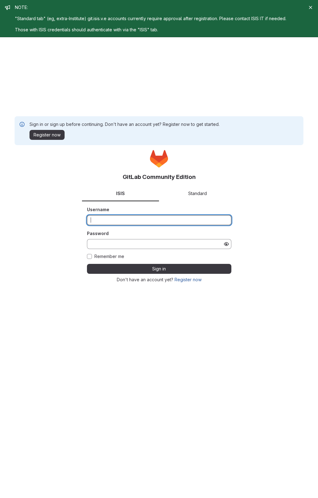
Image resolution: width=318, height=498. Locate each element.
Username (98, 209)
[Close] (310, 7)
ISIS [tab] (120, 193)
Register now (188, 279)
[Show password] (226, 244)
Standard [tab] (197, 193)
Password (98, 233)
